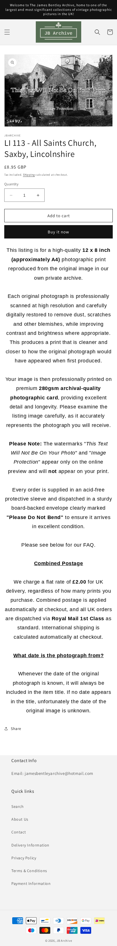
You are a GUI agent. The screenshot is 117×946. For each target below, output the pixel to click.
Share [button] (16, 728)
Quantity (11, 184)
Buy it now (58, 232)
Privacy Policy (23, 857)
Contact (18, 832)
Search (17, 806)
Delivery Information (30, 845)
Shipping (29, 175)
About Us (19, 819)
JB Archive (64, 941)
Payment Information (31, 883)
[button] (7, 32)
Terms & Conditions (29, 870)
